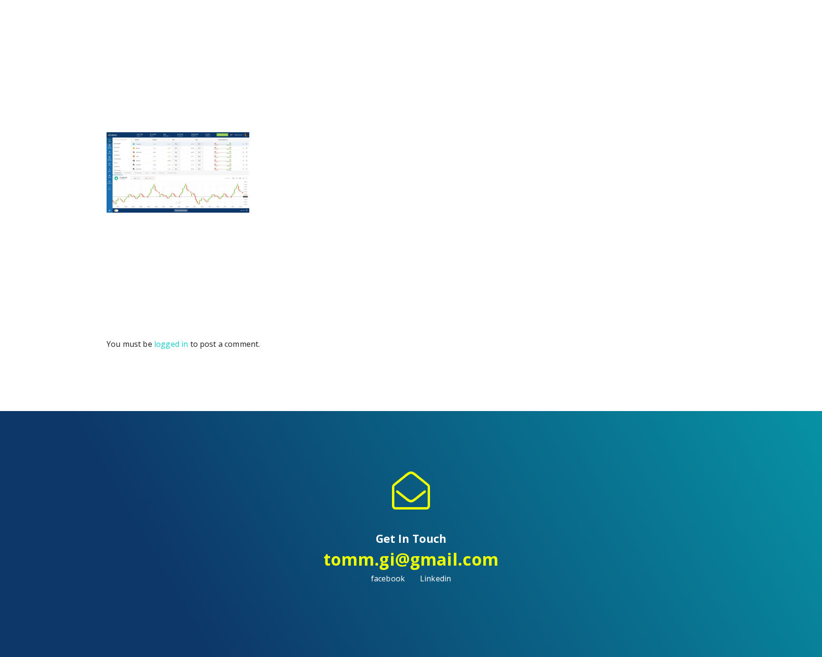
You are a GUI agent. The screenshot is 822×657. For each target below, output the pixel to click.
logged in (171, 344)
